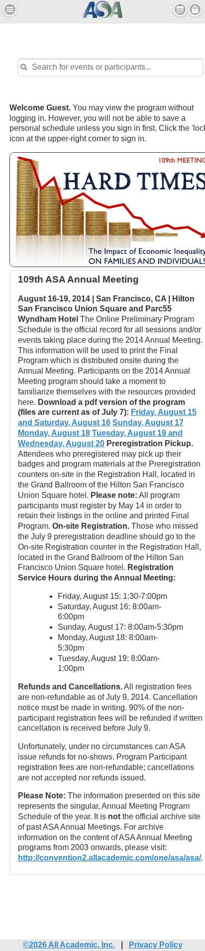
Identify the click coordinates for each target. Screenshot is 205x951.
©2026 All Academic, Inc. (69, 945)
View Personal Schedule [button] (180, 9)
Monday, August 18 (54, 433)
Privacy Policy (156, 945)
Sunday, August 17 (148, 422)
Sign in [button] (195, 9)
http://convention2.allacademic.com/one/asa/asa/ (109, 858)
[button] (9, 9)
